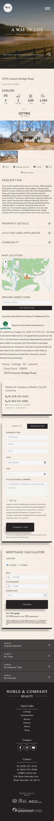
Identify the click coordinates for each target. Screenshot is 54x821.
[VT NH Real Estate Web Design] (27, 810)
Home (5, 364)
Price (8, 573)
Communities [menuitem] (27, 715)
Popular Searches (12, 645)
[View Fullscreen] (5, 271)
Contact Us (10, 408)
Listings (16, 364)
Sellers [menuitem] (27, 722)
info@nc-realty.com (26, 773)
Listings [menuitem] (27, 711)
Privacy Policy (23, 518)
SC (24, 364)
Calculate (27, 604)
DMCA (27, 795)
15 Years (23, 565)
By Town (8, 656)
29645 (23, 368)
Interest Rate (12, 591)
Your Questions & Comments (18, 480)
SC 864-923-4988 (18, 401)
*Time (8, 469)
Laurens (33, 364)
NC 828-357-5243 (18, 396)
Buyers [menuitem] (27, 719)
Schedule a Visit (37, 426)
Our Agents (21, 408)
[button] (49, 54)
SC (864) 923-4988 (27, 769)
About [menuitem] (27, 726)
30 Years (12, 565)
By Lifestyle (10, 678)
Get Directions (27, 308)
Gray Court (10, 368)
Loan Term (10, 559)
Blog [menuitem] (27, 730)
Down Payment (12, 582)
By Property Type (13, 667)
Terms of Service (19, 537)
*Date (8, 457)
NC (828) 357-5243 (27, 766)
